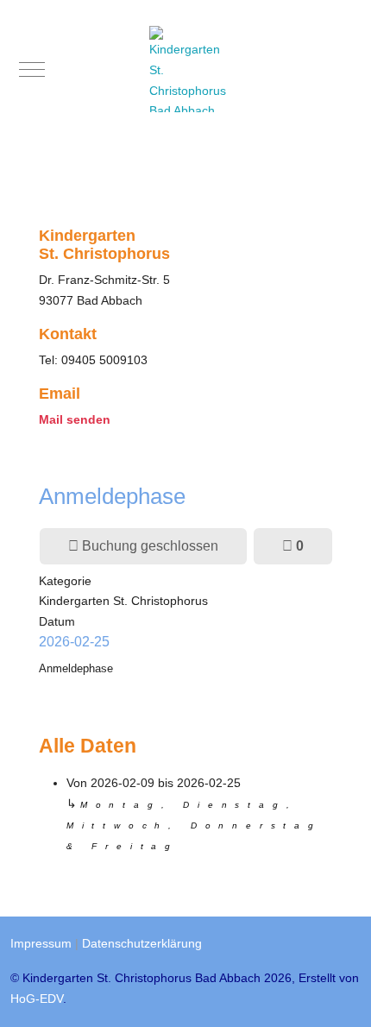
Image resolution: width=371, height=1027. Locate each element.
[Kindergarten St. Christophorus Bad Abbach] (189, 69)
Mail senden (74, 419)
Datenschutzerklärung (142, 943)
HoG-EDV (36, 998)
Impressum (41, 943)
